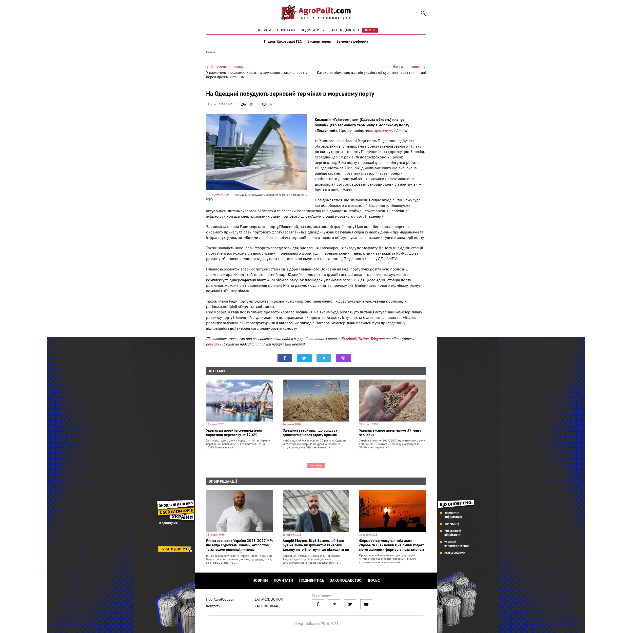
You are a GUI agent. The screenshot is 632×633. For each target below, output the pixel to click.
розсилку (214, 344)
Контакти (213, 606)
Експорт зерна (319, 41)
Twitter (363, 338)
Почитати (286, 30)
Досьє (370, 30)
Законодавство (344, 30)
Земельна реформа (352, 41)
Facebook (348, 338)
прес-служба (384, 130)
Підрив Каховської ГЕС (283, 41)
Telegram (377, 338)
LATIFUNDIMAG (267, 606)
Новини (264, 30)
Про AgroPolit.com (220, 599)
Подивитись (312, 30)
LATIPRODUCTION (269, 599)
